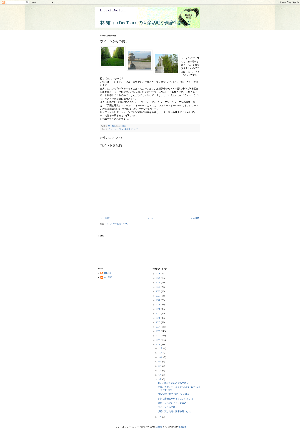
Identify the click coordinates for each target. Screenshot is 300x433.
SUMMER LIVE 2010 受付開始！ (174, 394)
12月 (160, 348)
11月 (160, 353)
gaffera (158, 427)
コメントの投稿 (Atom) (117, 223)
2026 (158, 274)
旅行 (136, 129)
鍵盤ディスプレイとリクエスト (173, 403)
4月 (160, 417)
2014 (158, 327)
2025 (158, 278)
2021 (158, 296)
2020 (158, 300)
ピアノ (121, 129)
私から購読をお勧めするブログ (173, 383)
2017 (158, 313)
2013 (158, 331)
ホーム (150, 218)
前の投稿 (194, 218)
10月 (160, 357)
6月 (160, 375)
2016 (158, 318)
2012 (158, 336)
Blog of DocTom (112, 10)
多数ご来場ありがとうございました (175, 398)
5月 (160, 379)
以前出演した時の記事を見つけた (174, 411)
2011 (158, 340)
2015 (158, 322)
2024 (158, 282)
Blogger (182, 427)
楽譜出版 (129, 129)
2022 (158, 291)
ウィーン (112, 129)
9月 (160, 362)
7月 (160, 370)
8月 (160, 366)
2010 (158, 344)
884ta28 (107, 273)
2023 (158, 287)
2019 (158, 305)
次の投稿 (105, 218)
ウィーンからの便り (168, 407)
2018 (158, 309)
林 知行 (108, 277)
